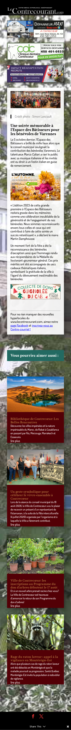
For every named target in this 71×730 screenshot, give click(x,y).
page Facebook (19, 325)
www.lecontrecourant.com (26, 322)
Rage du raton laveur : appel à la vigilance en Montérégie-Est (34, 659)
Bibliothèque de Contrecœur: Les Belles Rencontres (35, 421)
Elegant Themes (33, 721)
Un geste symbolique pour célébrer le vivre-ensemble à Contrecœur (32, 495)
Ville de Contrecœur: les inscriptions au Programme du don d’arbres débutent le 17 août (34, 584)
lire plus (15, 441)
